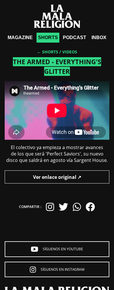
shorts (48, 37)
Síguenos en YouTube (63, 249)
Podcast (74, 37)
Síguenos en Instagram (62, 269)
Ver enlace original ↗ (57, 177)
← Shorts (47, 52)
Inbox (98, 37)
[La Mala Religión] (57, 16)
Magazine (20, 37)
